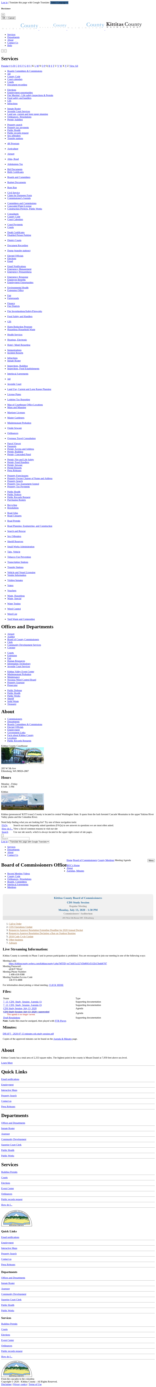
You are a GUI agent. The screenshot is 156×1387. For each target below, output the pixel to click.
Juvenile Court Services (18, 111)
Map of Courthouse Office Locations (25, 404)
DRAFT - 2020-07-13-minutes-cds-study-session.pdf (28, 1033)
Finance (11, 303)
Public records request (17, 133)
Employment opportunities (20, 92)
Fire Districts (13, 306)
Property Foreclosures (17, 475)
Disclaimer (6, 1384)
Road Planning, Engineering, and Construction (29, 526)
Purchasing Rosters (16, 500)
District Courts (14, 240)
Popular (5, 66)
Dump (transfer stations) (18, 250)
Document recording (17, 84)
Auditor (11, 636)
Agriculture (12, 148)
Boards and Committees (18, 177)
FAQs (4, 825)
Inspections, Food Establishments (23, 368)
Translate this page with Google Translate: (29, 2)
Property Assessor (16, 682)
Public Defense (14, 690)
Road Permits (13, 521)
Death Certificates (16, 232)
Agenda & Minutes (62, 1039)
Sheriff (10, 698)
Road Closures (14, 515)
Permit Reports (14, 467)
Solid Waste (13, 701)
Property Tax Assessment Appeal (23, 484)
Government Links (16, 732)
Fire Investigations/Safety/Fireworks (24, 311)
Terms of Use (35, 1384)
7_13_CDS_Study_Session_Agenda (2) (22, 1005)
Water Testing (14, 603)
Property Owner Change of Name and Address (29, 478)
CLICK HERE (56, 985)
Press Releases (14, 470)
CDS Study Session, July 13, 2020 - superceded (26, 1011)
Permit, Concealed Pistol (19, 454)
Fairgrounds (13, 298)
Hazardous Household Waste (21, 329)
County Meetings (106, 860)
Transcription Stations (17, 562)
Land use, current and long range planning (27, 114)
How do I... (7, 828)
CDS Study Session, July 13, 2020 (20, 1008)
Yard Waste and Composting (21, 619)
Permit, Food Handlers (18, 462)
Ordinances (12, 433)
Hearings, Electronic (17, 339)
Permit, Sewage (14, 465)
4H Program (13, 143)
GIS (9, 100)
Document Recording (17, 245)
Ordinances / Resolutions (19, 117)
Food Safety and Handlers (19, 316)
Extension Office (15, 290)
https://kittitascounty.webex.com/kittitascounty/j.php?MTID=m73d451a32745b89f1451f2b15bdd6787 (58, 963)
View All (73, 66)
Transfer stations (15, 138)
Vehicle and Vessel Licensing (21, 572)
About (10, 40)
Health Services (14, 334)
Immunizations (14, 350)
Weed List (12, 614)
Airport (10, 154)
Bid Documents (14, 169)
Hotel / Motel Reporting (18, 345)
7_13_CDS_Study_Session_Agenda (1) (22, 1001)
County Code (13, 76)
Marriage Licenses (16, 412)
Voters (10, 585)
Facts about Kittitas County (20, 735)
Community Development (13, 1139)
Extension (12, 655)
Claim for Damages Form (19, 195)
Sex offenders (14, 135)
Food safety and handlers (19, 98)
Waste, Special (14, 598)
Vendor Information (16, 575)
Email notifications (10, 1079)
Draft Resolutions (11, 1017)
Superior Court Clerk (11, 1144)
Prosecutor (12, 685)
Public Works (13, 696)
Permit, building (15, 119)
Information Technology (19, 663)
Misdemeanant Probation (19, 423)
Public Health (13, 130)
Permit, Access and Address (20, 449)
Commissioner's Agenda (19, 198)
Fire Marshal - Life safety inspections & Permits (30, 95)
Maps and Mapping (16, 407)
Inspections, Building (17, 366)
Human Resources (16, 661)
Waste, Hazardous (16, 595)
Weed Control (14, 609)
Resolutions (13, 508)
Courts (10, 82)
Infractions (12, 103)
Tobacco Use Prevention (19, 557)
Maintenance (13, 677)
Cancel (11, 18)
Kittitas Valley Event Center (20, 671)
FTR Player (60, 1021)
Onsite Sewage (14, 428)
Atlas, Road (13, 159)
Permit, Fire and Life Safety (20, 459)
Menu (151, 860)
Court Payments (15, 224)
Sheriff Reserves (15, 541)
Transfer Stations (15, 567)
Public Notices (14, 494)
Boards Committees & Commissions (24, 71)
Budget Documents (16, 182)
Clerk (10, 642)
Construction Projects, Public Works (24, 208)
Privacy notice (20, 1384)
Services (11, 34)
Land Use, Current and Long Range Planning (29, 389)
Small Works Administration (20, 546)
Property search (14, 124)
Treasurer (11, 704)
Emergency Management (19, 269)
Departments (13, 37)
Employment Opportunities (20, 282)
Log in (4, 2)
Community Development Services (24, 645)
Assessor (5, 1134)
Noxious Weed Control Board (21, 679)
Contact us (6, 1101)
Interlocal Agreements (17, 373)
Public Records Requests (19, 740)
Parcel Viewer (14, 443)
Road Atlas (12, 513)
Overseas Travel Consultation (21, 438)
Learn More (7, 1063)
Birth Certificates (15, 172)
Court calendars (14, 79)
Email (10, 261)
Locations (12, 738)
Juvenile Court (14, 384)
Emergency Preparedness (19, 272)
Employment (13, 730)
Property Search (15, 481)
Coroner (11, 647)
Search (5, 832)
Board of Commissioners (85, 860)
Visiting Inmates (15, 580)
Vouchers (11, 590)
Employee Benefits (16, 279)
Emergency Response (17, 277)
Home (70, 860)
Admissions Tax (15, 164)
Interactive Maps (9, 1090)
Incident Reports (15, 353)
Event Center (7, 1188)
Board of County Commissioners (23, 639)
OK (3, 18)
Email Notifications (16, 266)
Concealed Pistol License (19, 206)
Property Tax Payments (18, 486)
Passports (11, 446)
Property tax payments (18, 127)
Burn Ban (12, 187)
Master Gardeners (15, 417)
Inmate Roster (14, 108)
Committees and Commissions (21, 203)
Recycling (12, 505)
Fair (9, 295)
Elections (11, 90)
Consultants (13, 214)
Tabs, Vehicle (13, 551)
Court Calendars (15, 219)
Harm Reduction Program (19, 326)
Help (9, 45)
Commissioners (14, 719)
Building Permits (9, 1172)
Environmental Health (17, 287)
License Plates (14, 394)
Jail (9, 73)
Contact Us (12, 42)
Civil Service (13, 192)
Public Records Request (18, 497)
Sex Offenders (14, 536)
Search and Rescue (16, 531)
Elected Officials (15, 255)
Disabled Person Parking (19, 235)
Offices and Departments (13, 1123)
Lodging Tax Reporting (18, 399)
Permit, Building (15, 451)
